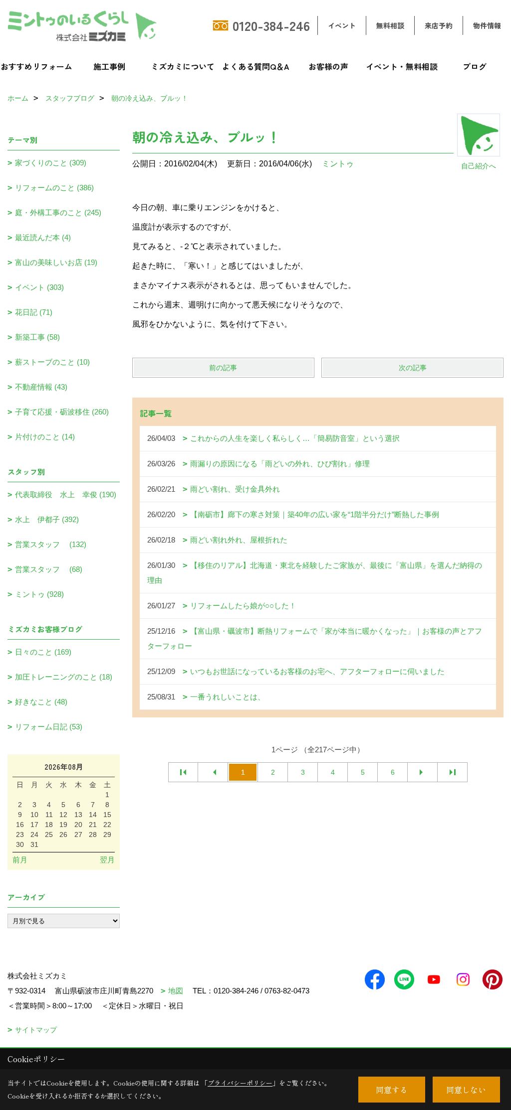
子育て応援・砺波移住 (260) (62, 412)
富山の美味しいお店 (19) (56, 262)
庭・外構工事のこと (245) (58, 212)
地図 (175, 990)
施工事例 (109, 66)
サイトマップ (36, 1030)
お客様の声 (328, 66)
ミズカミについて (183, 66)
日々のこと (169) (43, 652)
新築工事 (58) (37, 337)
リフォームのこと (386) (54, 187)
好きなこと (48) (41, 701)
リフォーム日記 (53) (48, 726)
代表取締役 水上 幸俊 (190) (65, 494)
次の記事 (413, 368)
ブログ (475, 66)
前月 (19, 859)
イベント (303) (39, 287)
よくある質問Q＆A (255, 66)
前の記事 (223, 368)
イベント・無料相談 (402, 66)
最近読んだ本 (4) (43, 237)
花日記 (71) (33, 312)
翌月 (107, 859)
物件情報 (487, 25)
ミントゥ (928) (39, 594)
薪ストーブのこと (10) (52, 362)
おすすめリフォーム (36, 66)
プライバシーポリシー (240, 1083)
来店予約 (439, 25)
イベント (342, 25)
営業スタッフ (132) (50, 544)
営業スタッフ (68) (48, 569)
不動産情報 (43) (41, 387)
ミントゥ (338, 163)
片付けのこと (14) (45, 436)
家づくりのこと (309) (50, 162)
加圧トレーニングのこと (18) (63, 677)
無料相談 (390, 25)
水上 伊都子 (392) (47, 519)
